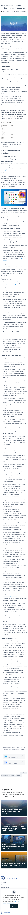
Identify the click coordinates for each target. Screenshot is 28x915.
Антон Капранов (7, 11)
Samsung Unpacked (6, 170)
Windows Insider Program (7, 775)
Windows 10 (19, 775)
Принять (14, 906)
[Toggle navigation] (25, 912)
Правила (3, 885)
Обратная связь (5, 887)
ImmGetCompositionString (10, 596)
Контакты (3, 882)
